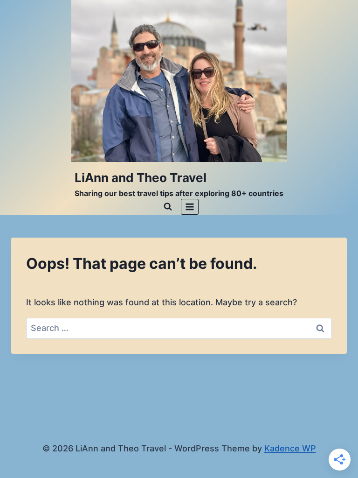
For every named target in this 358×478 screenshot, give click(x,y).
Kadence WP (290, 448)
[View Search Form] (167, 206)
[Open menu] (190, 206)
